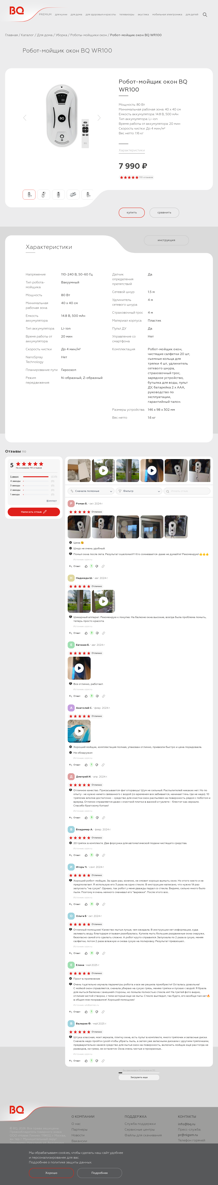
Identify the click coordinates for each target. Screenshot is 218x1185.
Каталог (27, 35)
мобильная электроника (167, 14)
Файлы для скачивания (143, 1135)
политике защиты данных (71, 1162)
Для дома (45, 35)
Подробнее (99, 1173)
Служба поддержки (140, 1124)
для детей (192, 14)
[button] (25, 117)
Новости (78, 1135)
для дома (76, 14)
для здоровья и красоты (101, 14)
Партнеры (79, 1130)
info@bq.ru (186, 1124)
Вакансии (79, 1141)
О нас (76, 1124)
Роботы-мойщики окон (88, 35)
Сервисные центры (140, 1130)
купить (132, 212)
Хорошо (51, 1173)
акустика (143, 14)
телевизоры (126, 14)
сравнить (164, 212)
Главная (11, 35)
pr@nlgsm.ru (188, 1135)
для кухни (61, 14)
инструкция (166, 240)
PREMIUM (45, 14)
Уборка (61, 35)
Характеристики (132, 150)
